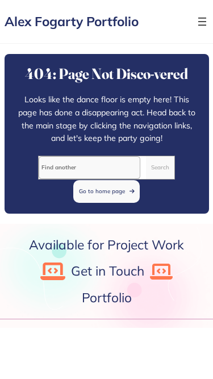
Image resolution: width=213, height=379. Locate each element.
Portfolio (107, 297)
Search (160, 167)
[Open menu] (202, 21)
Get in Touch (107, 271)
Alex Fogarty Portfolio (72, 21)
